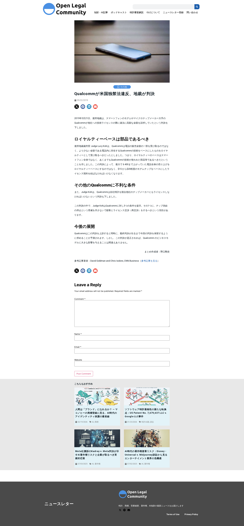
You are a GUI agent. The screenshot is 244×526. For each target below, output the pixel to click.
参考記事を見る (149, 260)
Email (77, 347)
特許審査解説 (136, 12)
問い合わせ (192, 12)
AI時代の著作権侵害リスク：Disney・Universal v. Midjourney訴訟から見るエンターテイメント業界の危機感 (146, 455)
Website (78, 360)
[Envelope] (128, 510)
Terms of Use (172, 514)
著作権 (97, 464)
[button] (76, 106)
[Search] (197, 6)
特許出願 (145, 422)
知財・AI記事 (101, 12)
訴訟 (152, 422)
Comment (79, 299)
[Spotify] (124, 510)
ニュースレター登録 (173, 12)
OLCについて (153, 12)
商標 (96, 422)
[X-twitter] (120, 510)
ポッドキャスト (119, 12)
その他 (123, 87)
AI (93, 422)
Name (78, 334)
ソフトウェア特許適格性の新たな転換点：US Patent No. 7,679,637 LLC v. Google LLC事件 (146, 413)
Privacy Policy (191, 514)
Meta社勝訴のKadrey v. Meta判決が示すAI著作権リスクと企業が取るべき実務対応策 (97, 455)
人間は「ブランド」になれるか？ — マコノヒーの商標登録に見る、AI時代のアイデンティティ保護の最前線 (96, 413)
